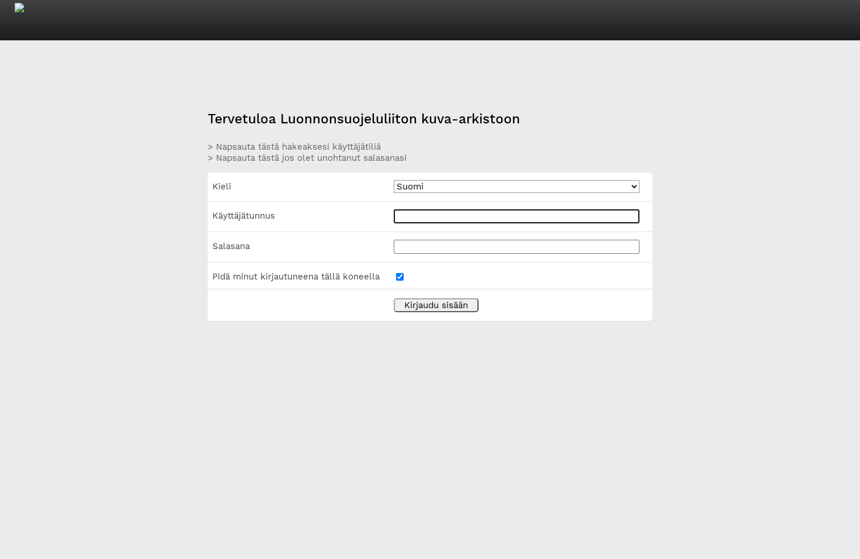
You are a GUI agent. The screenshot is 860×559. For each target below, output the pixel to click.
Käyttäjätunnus (243, 216)
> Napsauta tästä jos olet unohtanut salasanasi (307, 158)
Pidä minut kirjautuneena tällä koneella (296, 276)
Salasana (231, 246)
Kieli (221, 186)
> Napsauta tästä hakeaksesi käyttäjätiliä (294, 147)
